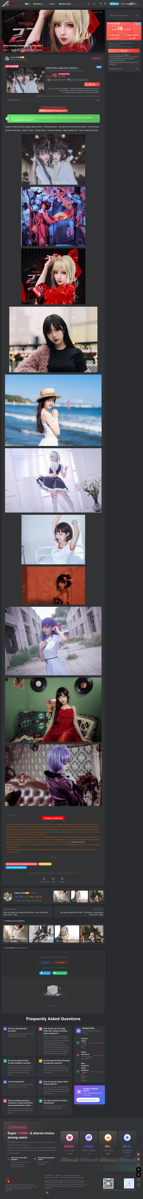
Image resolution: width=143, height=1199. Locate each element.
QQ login (65, 60)
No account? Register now (65, 30)
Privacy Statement (78, 65)
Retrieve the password (65, 47)
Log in (72, 50)
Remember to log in (65, 44)
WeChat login (78, 60)
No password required (79, 47)
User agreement (67, 65)
